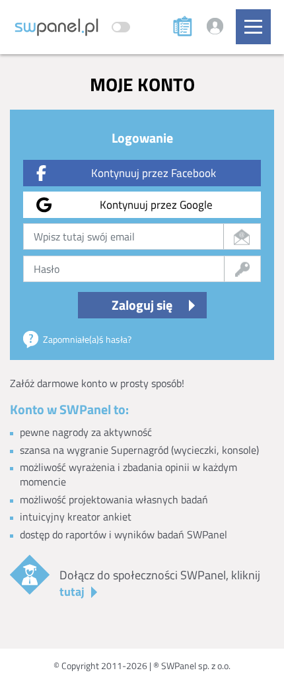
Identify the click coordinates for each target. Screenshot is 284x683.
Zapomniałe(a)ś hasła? (87, 339)
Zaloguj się (142, 305)
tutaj (72, 591)
